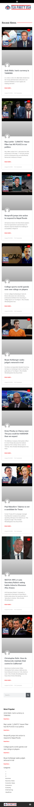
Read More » (8, 88)
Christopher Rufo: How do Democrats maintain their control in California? (16, 661)
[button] (17, 1)
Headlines (8, 792)
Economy (8, 787)
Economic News (10, 783)
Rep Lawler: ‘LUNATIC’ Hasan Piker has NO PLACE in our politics (17, 144)
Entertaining (9, 790)
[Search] (28, 695)
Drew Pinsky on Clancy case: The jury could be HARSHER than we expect (17, 433)
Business (8, 778)
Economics (8, 785)
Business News (10, 781)
